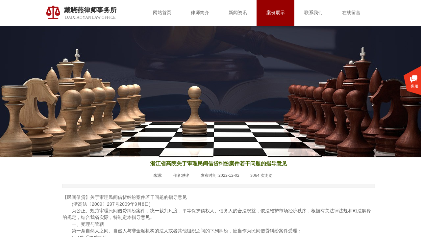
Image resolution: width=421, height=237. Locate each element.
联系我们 (313, 12)
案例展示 (275, 12)
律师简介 (200, 12)
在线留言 (351, 12)
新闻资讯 (238, 12)
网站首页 (162, 12)
